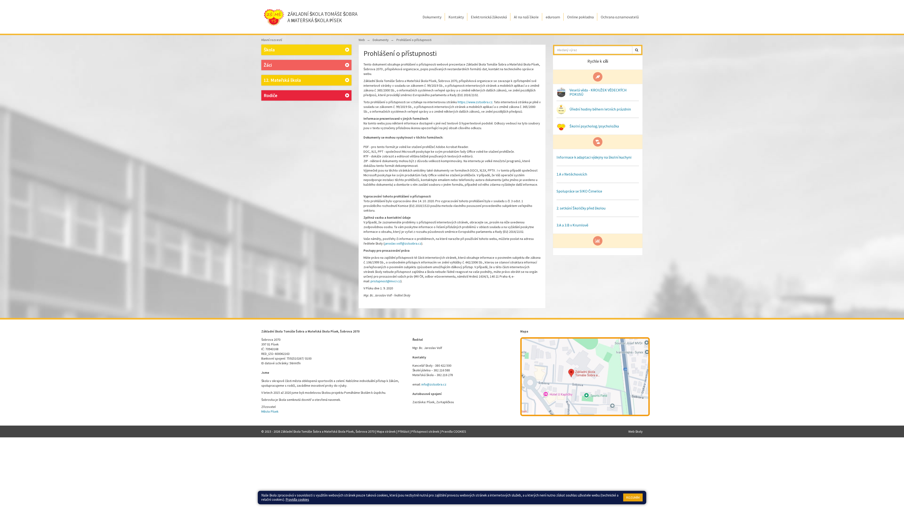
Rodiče (270, 95)
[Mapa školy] (585, 376)
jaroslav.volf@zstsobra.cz (403, 243)
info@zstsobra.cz (433, 384)
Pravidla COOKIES (453, 431)
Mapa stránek (386, 431)
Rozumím (633, 497)
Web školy (635, 431)
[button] (636, 50)
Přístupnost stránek (425, 431)
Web (362, 40)
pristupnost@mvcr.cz (386, 281)
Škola (269, 50)
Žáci (268, 65)
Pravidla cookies (297, 499)
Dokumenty (381, 40)
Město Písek (269, 411)
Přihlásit (403, 431)
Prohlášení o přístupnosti (414, 40)
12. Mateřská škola (282, 80)
